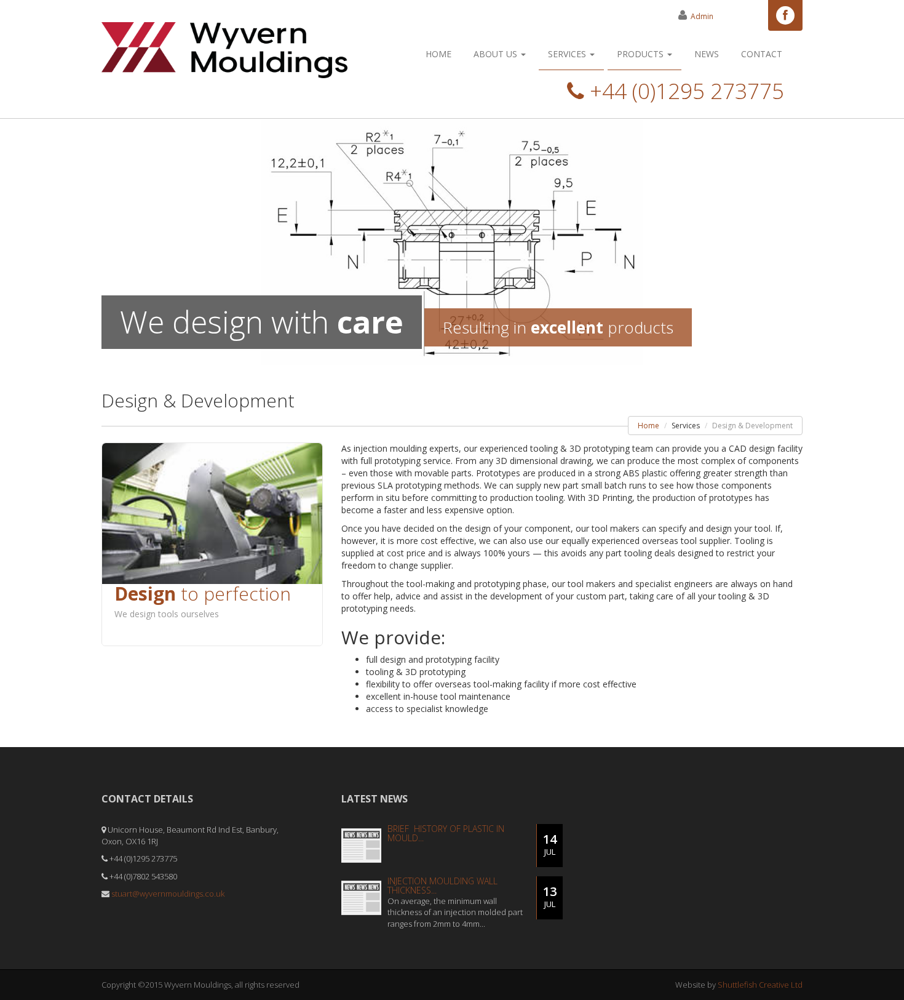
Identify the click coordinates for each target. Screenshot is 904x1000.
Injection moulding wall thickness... (442, 885)
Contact (761, 54)
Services (568, 54)
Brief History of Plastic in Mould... (445, 833)
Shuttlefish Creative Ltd (760, 984)
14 (550, 844)
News (706, 54)
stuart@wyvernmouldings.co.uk (167, 893)
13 (550, 896)
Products (641, 54)
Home (438, 54)
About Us (497, 54)
